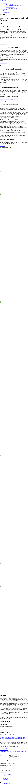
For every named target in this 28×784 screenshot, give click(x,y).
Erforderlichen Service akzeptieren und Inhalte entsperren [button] (13, 751)
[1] (14, 149)
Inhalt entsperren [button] (4, 750)
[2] (14, 367)
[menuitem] (15, 3)
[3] (14, 497)
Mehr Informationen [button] (4, 748)
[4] (14, 628)
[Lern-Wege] (3, 0)
